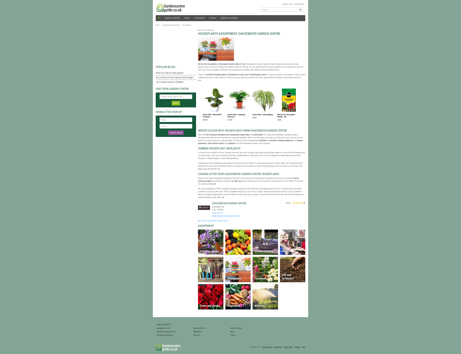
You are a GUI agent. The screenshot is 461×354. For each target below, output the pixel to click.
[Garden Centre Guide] (171, 7)
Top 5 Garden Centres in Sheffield (169, 82)
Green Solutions (267, 347)
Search (176, 103)
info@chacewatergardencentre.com (226, 216)
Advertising (299, 4)
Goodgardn (278, 347)
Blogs (187, 18)
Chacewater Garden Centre (171, 25)
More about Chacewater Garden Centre (213, 221)
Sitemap (297, 347)
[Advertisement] (176, 45)
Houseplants (187, 25)
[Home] (159, 18)
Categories (199, 18)
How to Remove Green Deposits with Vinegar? (175, 77)
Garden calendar (229, 18)
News (232, 331)
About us (196, 335)
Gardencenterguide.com (166, 331)
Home (158, 25)
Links (303, 347)
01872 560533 (217, 213)
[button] (214, 105)
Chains (212, 18)
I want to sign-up (176, 133)
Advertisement (199, 328)
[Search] (299, 9)
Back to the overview (206, 30)
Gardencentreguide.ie (165, 335)
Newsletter (287, 4)
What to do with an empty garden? (170, 73)
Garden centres (172, 18)
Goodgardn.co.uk (163, 328)
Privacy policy (288, 347)
